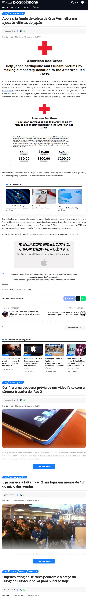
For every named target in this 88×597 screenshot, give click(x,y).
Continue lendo (44, 466)
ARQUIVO (20, 13)
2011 (5, 13)
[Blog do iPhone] (22, 2)
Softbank (27, 289)
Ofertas (22, 572)
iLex (7, 37)
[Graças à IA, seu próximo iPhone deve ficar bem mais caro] (44, 196)
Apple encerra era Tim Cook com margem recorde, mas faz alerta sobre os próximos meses (33, 363)
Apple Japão (17, 234)
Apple (12, 13)
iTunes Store (7, 90)
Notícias (22, 477)
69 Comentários (75, 328)
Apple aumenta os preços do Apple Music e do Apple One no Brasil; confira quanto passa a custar (76, 363)
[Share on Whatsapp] (24, 31)
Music (70, 355)
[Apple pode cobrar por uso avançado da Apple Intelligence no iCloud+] (70, 196)
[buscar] (72, 2)
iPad (20, 382)
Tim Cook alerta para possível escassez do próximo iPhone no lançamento (11, 362)
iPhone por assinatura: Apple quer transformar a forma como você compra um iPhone (54, 363)
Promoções (32, 572)
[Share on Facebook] (17, 31)
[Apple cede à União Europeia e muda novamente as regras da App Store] (18, 196)
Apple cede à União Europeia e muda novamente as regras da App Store (17, 208)
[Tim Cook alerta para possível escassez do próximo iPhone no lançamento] (11, 350)
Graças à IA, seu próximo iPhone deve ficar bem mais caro (43, 207)
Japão (19, 289)
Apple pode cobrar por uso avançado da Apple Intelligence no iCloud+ (69, 208)
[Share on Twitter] (20, 31)
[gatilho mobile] (4, 2)
